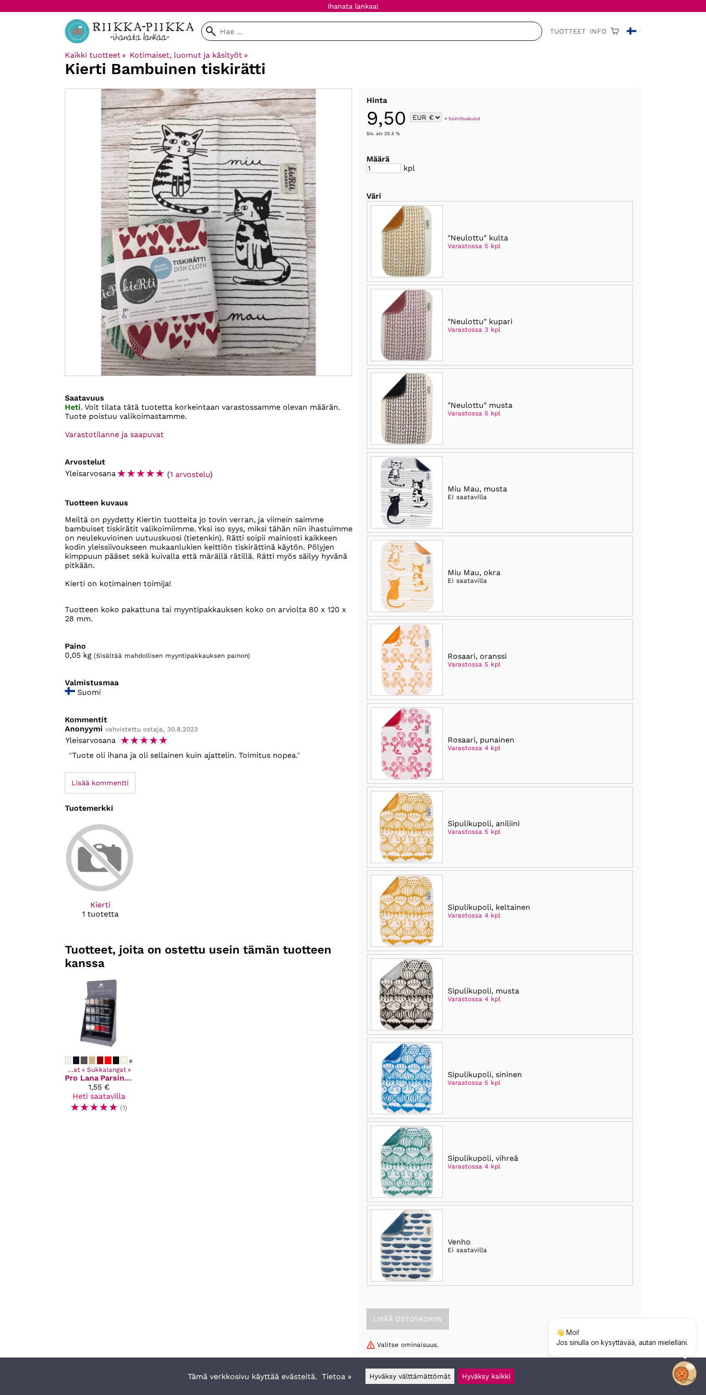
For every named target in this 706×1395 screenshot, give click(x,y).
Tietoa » (337, 1376)
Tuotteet (568, 31)
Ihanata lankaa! (353, 6)
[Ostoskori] (614, 31)
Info (598, 31)
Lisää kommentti (100, 783)
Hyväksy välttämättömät (409, 1376)
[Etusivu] (133, 40)
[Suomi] (634, 31)
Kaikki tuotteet (95, 55)
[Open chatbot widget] (684, 1373)
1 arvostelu (190, 474)
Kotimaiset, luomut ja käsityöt (188, 55)
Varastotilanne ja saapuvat (114, 434)
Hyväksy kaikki (486, 1376)
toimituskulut (464, 118)
